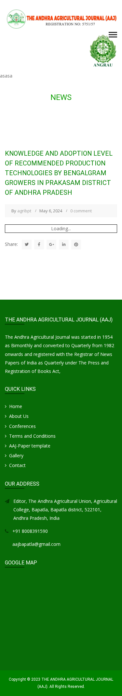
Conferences (22, 426)
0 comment (81, 211)
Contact (17, 465)
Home (15, 406)
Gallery (16, 455)
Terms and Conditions (32, 436)
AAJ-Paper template (29, 446)
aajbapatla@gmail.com (36, 544)
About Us (19, 416)
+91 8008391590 (30, 531)
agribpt (24, 211)
